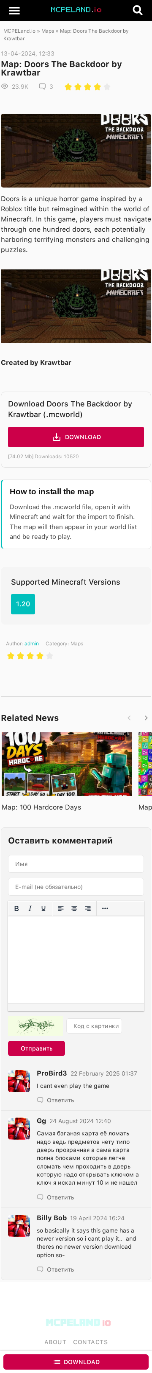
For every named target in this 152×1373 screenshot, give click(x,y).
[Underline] (43, 908)
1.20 (23, 604)
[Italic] (30, 908)
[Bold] (16, 908)
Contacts (90, 1342)
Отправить (36, 1048)
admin (31, 644)
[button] (14, 10)
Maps (47, 31)
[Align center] (74, 908)
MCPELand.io (19, 31)
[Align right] (88, 908)
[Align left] (61, 908)
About (55, 1342)
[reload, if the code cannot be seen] (35, 1026)
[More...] (105, 908)
